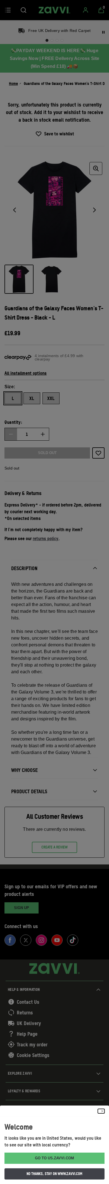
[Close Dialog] (101, 1111)
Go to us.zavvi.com (54, 1158)
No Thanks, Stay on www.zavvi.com (54, 1173)
